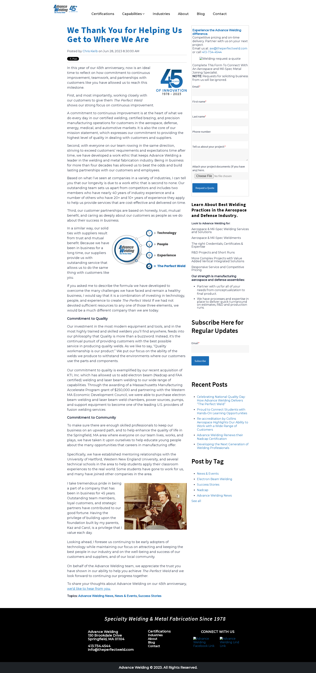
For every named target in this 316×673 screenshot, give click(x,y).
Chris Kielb (90, 51)
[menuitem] (103, 13)
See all (196, 501)
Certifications (159, 631)
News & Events (126, 596)
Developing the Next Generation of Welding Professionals (223, 446)
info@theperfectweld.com (111, 650)
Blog (151, 642)
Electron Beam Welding (214, 479)
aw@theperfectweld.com (228, 48)
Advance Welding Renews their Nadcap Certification (220, 437)
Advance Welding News (95, 596)
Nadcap (202, 490)
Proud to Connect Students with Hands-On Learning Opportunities (222, 411)
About (152, 639)
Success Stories (149, 596)
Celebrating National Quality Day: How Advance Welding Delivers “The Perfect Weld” (221, 400)
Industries (155, 635)
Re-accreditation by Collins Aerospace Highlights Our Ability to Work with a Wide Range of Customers (222, 424)
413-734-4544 (212, 52)
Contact (154, 646)
